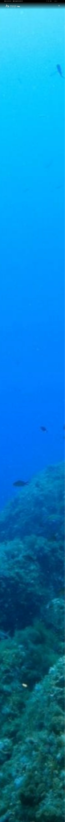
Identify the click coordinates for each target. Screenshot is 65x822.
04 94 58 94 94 (8, 1)
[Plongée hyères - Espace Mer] (13, 5)
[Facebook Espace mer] (47, 1)
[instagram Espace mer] (49, 1)
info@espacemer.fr (18, 1)
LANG (55, 1)
